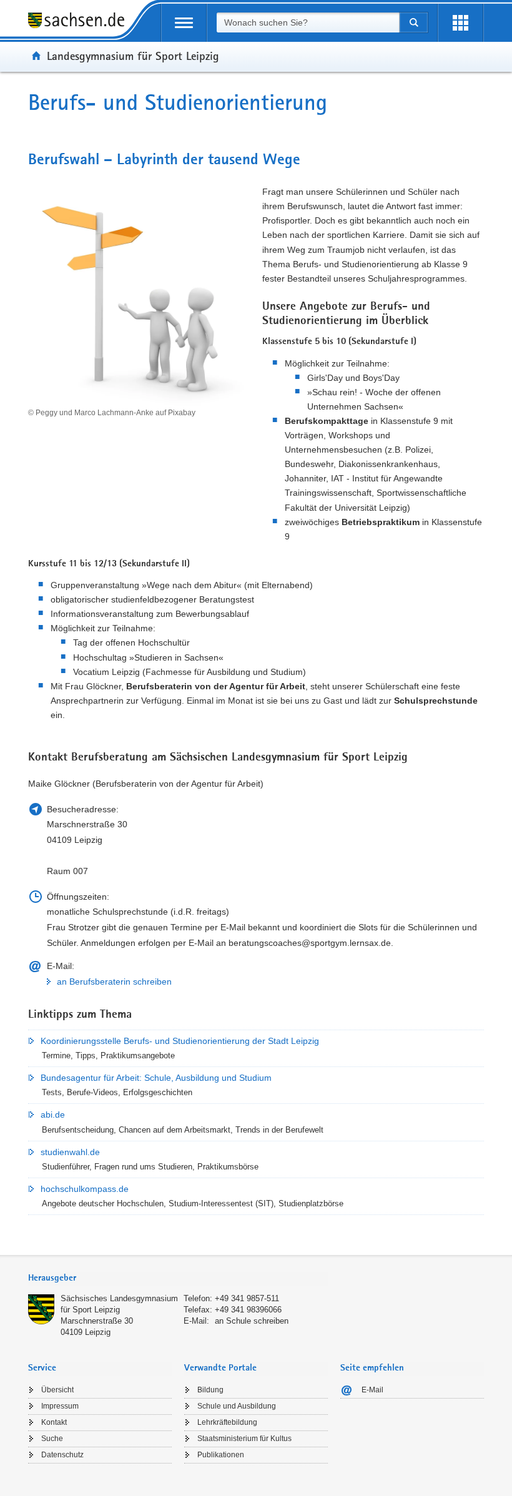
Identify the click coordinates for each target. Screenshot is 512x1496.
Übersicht (57, 1389)
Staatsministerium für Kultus (244, 1438)
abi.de (53, 1115)
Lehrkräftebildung (227, 1422)
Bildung (210, 1389)
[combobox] (308, 22)
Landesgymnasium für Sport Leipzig (133, 55)
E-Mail (372, 1389)
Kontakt (54, 1422)
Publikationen (220, 1454)
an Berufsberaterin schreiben (114, 982)
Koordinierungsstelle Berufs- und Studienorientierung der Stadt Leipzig (180, 1041)
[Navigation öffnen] (183, 23)
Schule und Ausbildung (236, 1406)
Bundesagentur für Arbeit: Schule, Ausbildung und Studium (156, 1078)
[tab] (178, 1279)
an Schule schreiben (251, 1321)
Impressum (60, 1406)
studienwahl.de (70, 1152)
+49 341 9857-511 (247, 1298)
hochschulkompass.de (85, 1189)
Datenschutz (62, 1454)
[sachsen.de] (80, 22)
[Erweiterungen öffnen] (460, 23)
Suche (52, 1438)
